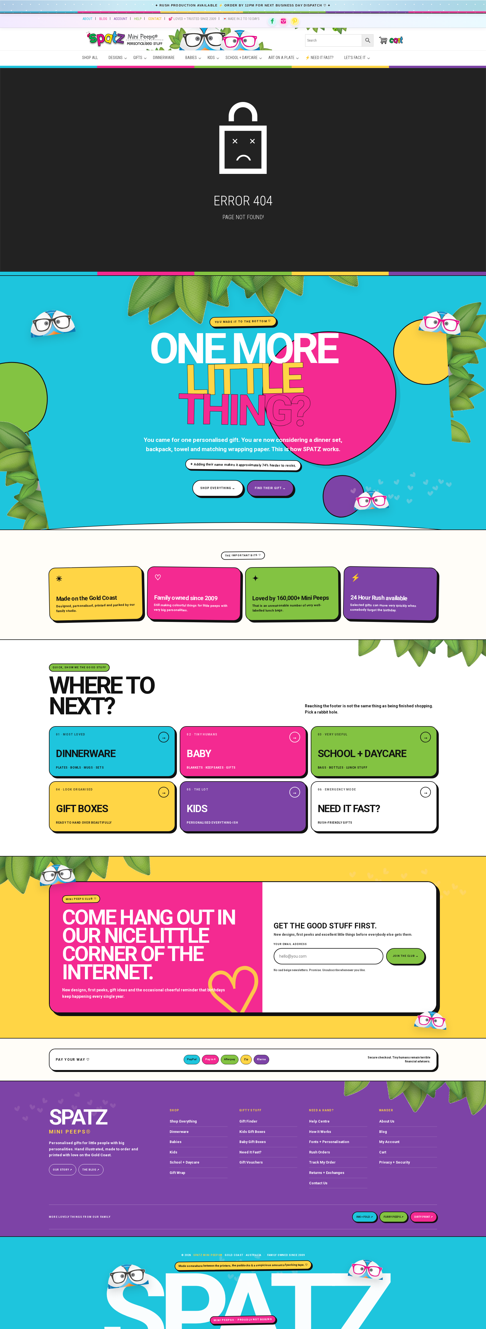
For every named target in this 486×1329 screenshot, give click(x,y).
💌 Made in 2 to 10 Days (241, 19)
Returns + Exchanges (326, 1173)
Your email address (290, 944)
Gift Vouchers (251, 1162)
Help (137, 19)
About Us (386, 1121)
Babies (175, 1142)
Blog (103, 19)
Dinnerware (179, 1132)
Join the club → (406, 956)
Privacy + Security (394, 1162)
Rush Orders (319, 1152)
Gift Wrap (177, 1173)
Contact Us (318, 1183)
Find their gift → (270, 488)
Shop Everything (183, 1121)
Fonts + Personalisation (329, 1142)
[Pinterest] (294, 21)
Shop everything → (217, 488)
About (88, 19)
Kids (173, 1152)
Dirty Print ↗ (423, 1217)
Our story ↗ (62, 1169)
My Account (389, 1142)
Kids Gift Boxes (252, 1132)
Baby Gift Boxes (252, 1142)
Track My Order (322, 1162)
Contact (155, 19)
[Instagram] (283, 21)
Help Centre (319, 1121)
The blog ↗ (91, 1169)
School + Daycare (184, 1162)
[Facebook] (272, 21)
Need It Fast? (250, 1152)
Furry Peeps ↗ (394, 1217)
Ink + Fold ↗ (364, 1217)
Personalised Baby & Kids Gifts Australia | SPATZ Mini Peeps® (186, 40)
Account (120, 19)
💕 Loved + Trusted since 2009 (192, 19)
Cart (382, 1152)
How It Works (320, 1132)
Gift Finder (248, 1121)
